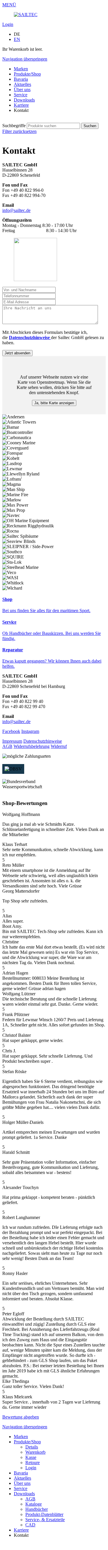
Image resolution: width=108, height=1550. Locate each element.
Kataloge (33, 1504)
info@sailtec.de (16, 210)
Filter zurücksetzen (19, 131)
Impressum (12, 741)
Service (20, 94)
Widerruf (59, 746)
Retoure (32, 1462)
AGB (7, 746)
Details (31, 1446)
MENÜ (9, 4)
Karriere (21, 105)
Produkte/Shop (27, 74)
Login (7, 24)
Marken (21, 68)
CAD (30, 1524)
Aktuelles (22, 84)
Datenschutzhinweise (42, 741)
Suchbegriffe (14, 125)
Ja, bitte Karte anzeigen (54, 403)
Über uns (22, 89)
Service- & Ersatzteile (45, 1519)
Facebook (11, 731)
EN (17, 39)
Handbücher (36, 1509)
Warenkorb (35, 1452)
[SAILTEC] (25, 14)
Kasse (30, 1457)
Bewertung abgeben (20, 1416)
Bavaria (21, 79)
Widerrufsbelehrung (32, 746)
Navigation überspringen (24, 59)
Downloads (24, 99)
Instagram (30, 731)
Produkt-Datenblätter (44, 1514)
